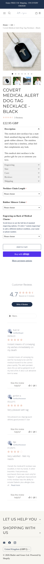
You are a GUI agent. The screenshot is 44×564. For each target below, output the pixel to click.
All (11, 25)
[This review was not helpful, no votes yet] (34, 385)
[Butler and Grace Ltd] (22, 13)
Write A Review (22, 304)
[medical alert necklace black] (22, 51)
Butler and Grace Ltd (19, 555)
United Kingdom (16, 549)
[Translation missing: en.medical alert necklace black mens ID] (37, 81)
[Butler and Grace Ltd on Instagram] (16, 542)
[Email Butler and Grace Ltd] (5, 542)
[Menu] (4, 13)
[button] (22, 129)
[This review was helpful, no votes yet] (29, 385)
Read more (15, 485)
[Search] (9, 13)
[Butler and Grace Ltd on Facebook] (11, 542)
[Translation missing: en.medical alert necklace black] (7, 81)
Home (5, 25)
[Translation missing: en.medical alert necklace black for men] (17, 81)
